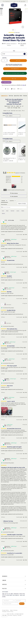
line (3, 210)
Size (14, 50)
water (3, 213)
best (7, 210)
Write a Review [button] (15, 193)
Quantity (4, 57)
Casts (18, 210)
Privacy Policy (5, 610)
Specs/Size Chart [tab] (18, 95)
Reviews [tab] (25, 95)
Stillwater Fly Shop (14, 5)
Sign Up (22, 603)
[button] (24, 234)
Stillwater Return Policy (7, 611)
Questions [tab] (12, 200)
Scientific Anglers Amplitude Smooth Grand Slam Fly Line (12, 231)
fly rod (12, 210)
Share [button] (4, 234)
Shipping (8, 43)
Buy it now (14, 78)
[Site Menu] (2, 5)
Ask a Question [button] (15, 196)
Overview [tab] (11, 95)
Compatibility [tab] (4, 95)
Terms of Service (13, 610)
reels (23, 210)
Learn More (23, 1)
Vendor (4, 115)
